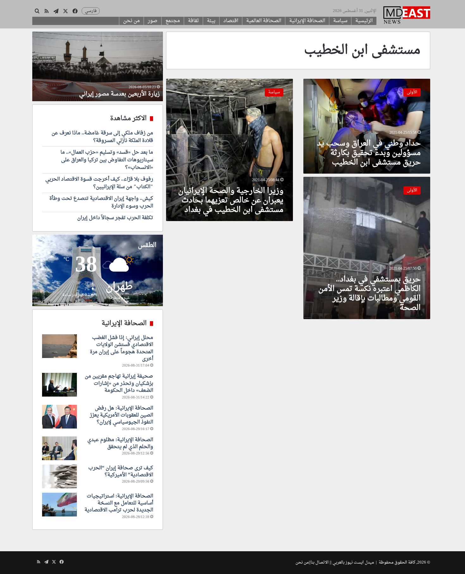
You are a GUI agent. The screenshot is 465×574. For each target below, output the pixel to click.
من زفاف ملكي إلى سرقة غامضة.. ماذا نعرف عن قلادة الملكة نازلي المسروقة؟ (102, 136)
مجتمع (172, 21)
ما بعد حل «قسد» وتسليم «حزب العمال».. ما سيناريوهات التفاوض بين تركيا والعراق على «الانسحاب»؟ (106, 160)
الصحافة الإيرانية (307, 21)
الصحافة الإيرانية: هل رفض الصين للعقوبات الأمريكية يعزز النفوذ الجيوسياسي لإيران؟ (121, 415)
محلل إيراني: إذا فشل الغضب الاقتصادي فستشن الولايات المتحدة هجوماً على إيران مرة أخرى (121, 348)
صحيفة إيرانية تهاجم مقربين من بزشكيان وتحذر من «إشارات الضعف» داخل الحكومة (119, 383)
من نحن (131, 21)
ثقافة (193, 21)
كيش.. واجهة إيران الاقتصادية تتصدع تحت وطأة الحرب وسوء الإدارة (101, 202)
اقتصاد (230, 21)
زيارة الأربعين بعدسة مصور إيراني (125, 94)
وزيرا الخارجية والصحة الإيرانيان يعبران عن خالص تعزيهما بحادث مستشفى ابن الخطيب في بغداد (230, 200)
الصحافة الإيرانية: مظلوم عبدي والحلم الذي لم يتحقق (120, 443)
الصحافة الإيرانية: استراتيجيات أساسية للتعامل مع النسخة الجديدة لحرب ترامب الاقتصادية (118, 503)
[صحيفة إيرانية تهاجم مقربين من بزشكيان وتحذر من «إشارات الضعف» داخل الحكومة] (59, 385)
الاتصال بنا (320, 562)
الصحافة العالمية (263, 21)
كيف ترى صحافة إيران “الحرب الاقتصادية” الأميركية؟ (120, 471)
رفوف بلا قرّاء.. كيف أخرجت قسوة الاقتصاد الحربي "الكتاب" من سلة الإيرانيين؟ (99, 183)
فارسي (90, 11)
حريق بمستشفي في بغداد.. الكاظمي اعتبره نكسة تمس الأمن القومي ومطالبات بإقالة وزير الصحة (369, 293)
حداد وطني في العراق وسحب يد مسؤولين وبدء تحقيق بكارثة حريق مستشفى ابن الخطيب (369, 153)
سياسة (340, 21)
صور (153, 21)
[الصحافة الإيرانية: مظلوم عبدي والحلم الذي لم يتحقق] (59, 448)
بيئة (211, 21)
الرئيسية (364, 21)
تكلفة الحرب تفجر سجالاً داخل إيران (115, 218)
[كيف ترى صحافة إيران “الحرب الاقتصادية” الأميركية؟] (59, 476)
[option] (104, 66)
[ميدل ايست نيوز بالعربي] (406, 15)
